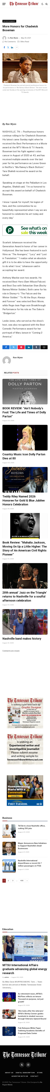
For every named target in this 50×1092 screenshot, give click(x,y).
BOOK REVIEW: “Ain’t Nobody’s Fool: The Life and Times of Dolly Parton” (24, 412)
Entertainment (9, 21)
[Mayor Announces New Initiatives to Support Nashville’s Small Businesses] (9, 848)
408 (21, 881)
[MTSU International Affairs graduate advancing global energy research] (25, 948)
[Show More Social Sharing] (17, 47)
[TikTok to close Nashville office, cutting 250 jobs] (9, 831)
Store (40, 1073)
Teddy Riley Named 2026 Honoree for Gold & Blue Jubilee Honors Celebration (23, 500)
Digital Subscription (25, 1073)
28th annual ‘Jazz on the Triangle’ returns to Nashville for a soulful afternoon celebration (24, 596)
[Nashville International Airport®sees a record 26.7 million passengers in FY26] (9, 866)
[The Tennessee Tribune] (24, 4)
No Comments (10, 42)
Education (7, 960)
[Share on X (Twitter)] (8, 47)
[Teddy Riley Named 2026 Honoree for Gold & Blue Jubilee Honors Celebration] (25, 480)
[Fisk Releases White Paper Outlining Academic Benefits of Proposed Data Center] (9, 1031)
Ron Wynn (14, 38)
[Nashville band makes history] (25, 622)
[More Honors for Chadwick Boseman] (25, 68)
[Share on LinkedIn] (12, 47)
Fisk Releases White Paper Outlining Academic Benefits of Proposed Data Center (31, 1030)
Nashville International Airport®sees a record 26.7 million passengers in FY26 (30, 863)
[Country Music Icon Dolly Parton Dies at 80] (25, 437)
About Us (9, 1073)
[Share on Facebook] (4, 47)
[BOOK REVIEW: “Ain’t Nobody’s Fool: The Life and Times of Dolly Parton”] (25, 391)
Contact (34, 1076)
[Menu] (4, 4)
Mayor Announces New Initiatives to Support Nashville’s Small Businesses (32, 846)
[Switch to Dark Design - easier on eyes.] (42, 4)
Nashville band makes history (21, 638)
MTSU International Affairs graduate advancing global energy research (24, 969)
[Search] (46, 4)
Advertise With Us (20, 1076)
